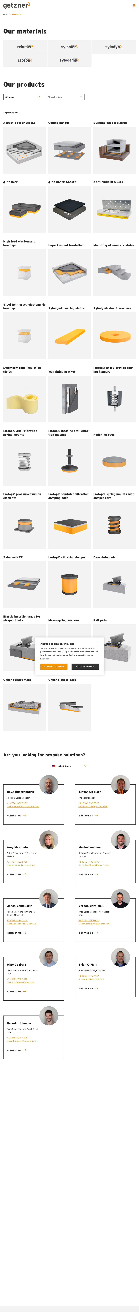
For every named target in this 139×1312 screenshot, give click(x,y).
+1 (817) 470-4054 (88, 976)
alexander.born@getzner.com (93, 806)
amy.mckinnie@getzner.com (21, 865)
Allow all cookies (53, 667)
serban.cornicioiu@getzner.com (94, 923)
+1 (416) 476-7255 (17, 920)
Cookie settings (85, 667)
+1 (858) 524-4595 (17, 1037)
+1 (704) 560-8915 (88, 920)
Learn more (45, 659)
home (5, 14)
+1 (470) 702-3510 (17, 979)
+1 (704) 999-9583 (88, 803)
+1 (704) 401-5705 (17, 862)
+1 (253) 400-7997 (88, 862)
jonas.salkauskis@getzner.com (22, 923)
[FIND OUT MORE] (24, 150)
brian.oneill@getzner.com (91, 979)
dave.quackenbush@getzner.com (23, 806)
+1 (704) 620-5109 (17, 803)
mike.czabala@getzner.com (20, 982)
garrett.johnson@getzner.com (21, 1041)
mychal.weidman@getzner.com (93, 865)
